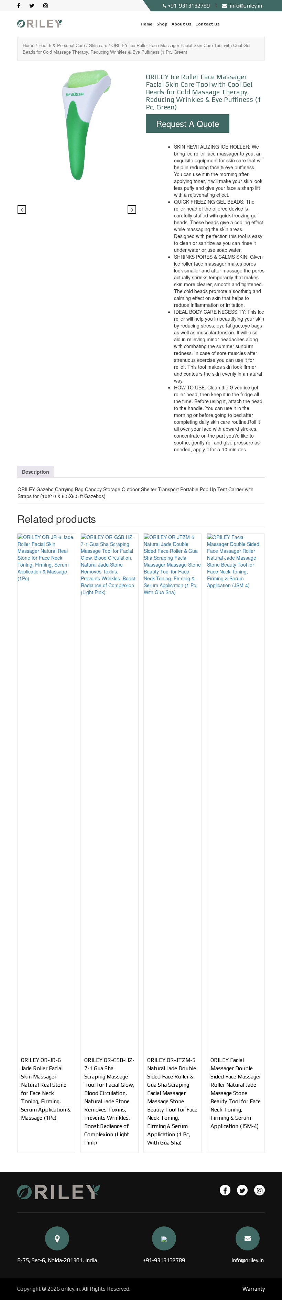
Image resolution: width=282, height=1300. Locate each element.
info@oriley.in (247, 1260)
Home (146, 24)
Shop (161, 24)
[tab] (35, 471)
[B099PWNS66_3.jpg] (116, 211)
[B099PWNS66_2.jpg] (77, 211)
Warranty (253, 1289)
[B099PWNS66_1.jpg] (76, 125)
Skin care (98, 45)
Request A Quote (187, 123)
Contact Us (207, 24)
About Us (181, 24)
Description (35, 471)
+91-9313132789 (164, 1260)
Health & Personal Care (62, 45)
